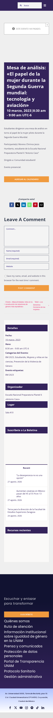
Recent (26, 468)
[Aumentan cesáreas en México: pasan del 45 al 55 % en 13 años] (11, 491)
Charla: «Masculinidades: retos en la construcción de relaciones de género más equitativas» (18, 304)
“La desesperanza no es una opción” (29, 476)
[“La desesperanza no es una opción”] (11, 476)
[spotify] (32, 707)
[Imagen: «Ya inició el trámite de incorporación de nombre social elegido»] (10, 543)
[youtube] (21, 707)
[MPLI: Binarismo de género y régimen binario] (40, 540)
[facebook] (10, 707)
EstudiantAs (20, 357)
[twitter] (15, 707)
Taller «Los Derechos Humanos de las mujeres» (39, 305)
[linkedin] (42, 707)
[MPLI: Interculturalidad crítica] (20, 540)
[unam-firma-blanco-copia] (11, 581)
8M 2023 (9, 357)
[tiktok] (37, 707)
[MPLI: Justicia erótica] (30, 540)
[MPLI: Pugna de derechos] (10, 552)
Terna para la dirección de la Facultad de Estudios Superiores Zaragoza (26, 510)
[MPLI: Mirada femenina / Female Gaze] (20, 552)
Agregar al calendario (27, 179)
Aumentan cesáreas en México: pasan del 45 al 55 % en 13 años (30, 494)
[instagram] (26, 707)
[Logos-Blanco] (10, 4)
